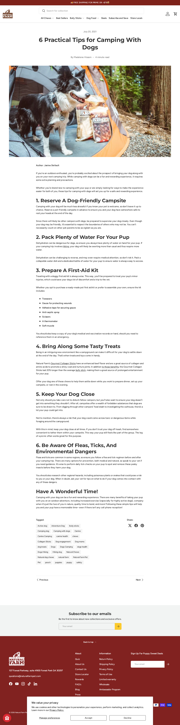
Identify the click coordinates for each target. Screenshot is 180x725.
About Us (79, 664)
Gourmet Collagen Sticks (63, 363)
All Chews (46, 18)
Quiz (77, 659)
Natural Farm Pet (80, 557)
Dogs (53, 547)
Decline (127, 718)
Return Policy (106, 659)
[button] (175, 14)
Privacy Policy (106, 669)
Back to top (88, 642)
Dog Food (91, 18)
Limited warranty (107, 679)
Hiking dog (57, 552)
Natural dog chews (46, 557)
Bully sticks (74, 526)
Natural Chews (72, 552)
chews (75, 536)
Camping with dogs (62, 531)
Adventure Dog (58, 526)
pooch (48, 562)
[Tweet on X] (130, 525)
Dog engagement (63, 541)
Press (77, 694)
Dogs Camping (66, 547)
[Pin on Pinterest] (142, 525)
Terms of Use (105, 674)
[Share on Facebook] (136, 525)
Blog (77, 689)
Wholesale (104, 684)
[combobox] (91, 11)
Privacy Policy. (57, 710)
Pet (39, 562)
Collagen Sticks (44, 541)
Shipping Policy (107, 664)
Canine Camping (45, 536)
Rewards (79, 679)
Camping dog (43, 531)
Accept (88, 718)
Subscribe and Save (118, 18)
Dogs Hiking (43, 552)
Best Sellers (62, 18)
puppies (58, 562)
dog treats (42, 547)
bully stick (81, 370)
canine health (62, 536)
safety (79, 562)
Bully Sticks (75, 18)
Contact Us (80, 669)
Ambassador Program (109, 689)
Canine (78, 531)
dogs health (82, 547)
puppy (69, 562)
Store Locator (137, 18)
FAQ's (78, 684)
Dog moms (79, 541)
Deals (104, 18)
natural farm (63, 557)
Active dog (42, 526)
